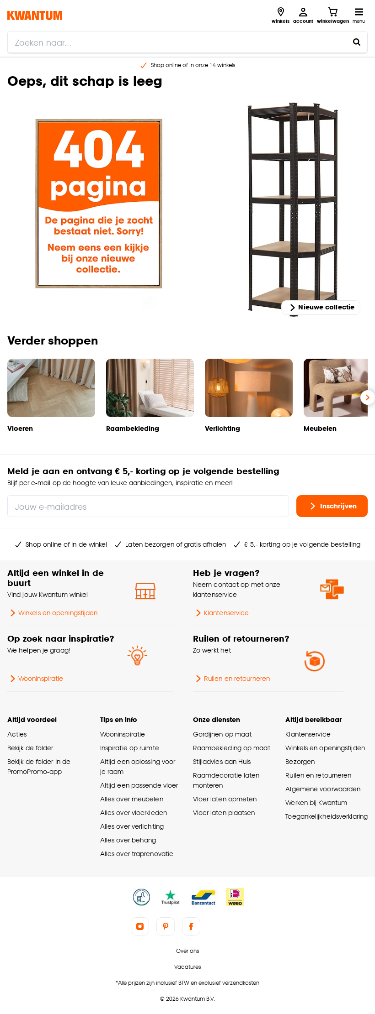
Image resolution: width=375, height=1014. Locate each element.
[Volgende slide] (367, 397)
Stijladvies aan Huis (222, 761)
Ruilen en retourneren (237, 678)
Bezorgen (300, 761)
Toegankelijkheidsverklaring (326, 816)
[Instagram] (140, 926)
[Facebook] (191, 926)
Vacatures (187, 966)
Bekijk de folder (30, 748)
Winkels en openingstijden (57, 613)
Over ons (187, 950)
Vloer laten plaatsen (224, 812)
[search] (187, 42)
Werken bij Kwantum (316, 802)
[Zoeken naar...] (356, 42)
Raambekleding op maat (231, 748)
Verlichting (222, 428)
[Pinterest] (165, 926)
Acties (17, 734)
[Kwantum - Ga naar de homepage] (34, 15)
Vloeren (20, 428)
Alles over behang (128, 840)
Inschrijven (338, 505)
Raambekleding (132, 428)
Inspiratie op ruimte (129, 748)
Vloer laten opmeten (225, 799)
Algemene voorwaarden (322, 789)
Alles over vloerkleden (133, 812)
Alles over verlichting (132, 826)
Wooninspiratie (40, 678)
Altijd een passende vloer (139, 785)
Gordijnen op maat (222, 734)
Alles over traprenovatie (136, 853)
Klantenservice (226, 613)
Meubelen (320, 428)
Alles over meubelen (131, 799)
